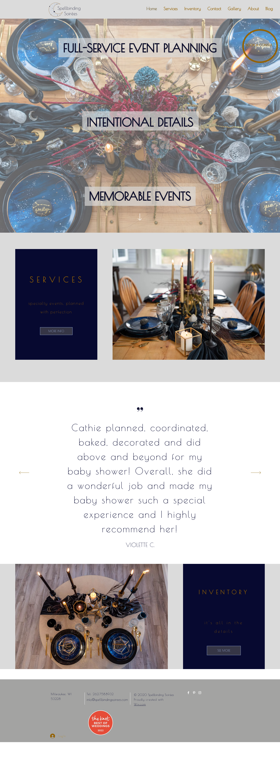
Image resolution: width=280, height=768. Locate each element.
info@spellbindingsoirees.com (107, 700)
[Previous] (24, 473)
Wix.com (140, 704)
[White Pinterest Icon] (194, 693)
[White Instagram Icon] (200, 693)
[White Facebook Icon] (188, 693)
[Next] (256, 473)
